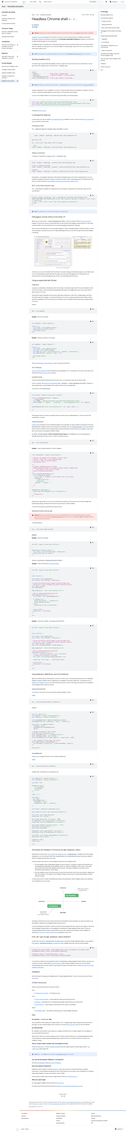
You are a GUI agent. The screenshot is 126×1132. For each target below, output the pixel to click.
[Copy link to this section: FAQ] (36, 1015)
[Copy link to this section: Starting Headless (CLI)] (51, 59)
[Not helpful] (93, 15)
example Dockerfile (55, 1047)
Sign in (122, 1)
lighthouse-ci (41, 1047)
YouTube (93, 1118)
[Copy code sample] (93, 70)
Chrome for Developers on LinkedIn (99, 1120)
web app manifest (54, 563)
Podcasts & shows (60, 1123)
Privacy (27, 1129)
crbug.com (61, 1083)
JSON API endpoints (56, 963)
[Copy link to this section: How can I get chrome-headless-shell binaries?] (72, 937)
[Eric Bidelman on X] (32, 27)
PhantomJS (56, 1069)
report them (35, 978)
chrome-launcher (39, 1004)
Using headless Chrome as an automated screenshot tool (62, 181)
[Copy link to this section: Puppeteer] (40, 285)
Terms (22, 1129)
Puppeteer (35, 288)
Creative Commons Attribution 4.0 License (71, 1102)
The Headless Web (40, 1011)
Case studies (33, 1)
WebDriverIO (35, 756)
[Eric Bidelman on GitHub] (35, 27)
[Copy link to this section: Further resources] (47, 983)
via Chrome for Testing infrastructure (47, 932)
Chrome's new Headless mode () (63, 854)
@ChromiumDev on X (96, 1116)
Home (33, 14)
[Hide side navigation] (17, 1129)
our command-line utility (50, 943)
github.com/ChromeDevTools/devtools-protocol (70, 1086)
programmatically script (57, 119)
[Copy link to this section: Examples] (38, 535)
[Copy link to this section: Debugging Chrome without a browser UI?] (66, 217)
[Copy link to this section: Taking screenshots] (46, 153)
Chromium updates (60, 1116)
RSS (92, 1123)
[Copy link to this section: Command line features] (52, 115)
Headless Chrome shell (38, 37)
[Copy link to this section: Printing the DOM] (45, 126)
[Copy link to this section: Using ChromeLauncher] (44, 422)
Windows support (77, 54)
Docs (24, 1)
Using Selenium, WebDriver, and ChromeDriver (49, 1063)
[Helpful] (91, 15)
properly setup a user (61, 1054)
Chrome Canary (42, 110)
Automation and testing (15, 6)
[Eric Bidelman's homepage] (37, 27)
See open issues (25, 1118)
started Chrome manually (50, 383)
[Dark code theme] (90, 70)
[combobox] (96, 1)
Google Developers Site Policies (58, 1104)
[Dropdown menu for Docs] (27, 2)
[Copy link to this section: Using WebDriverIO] (43, 753)
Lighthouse (35, 425)
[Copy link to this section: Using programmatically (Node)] (58, 280)
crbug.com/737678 (89, 85)
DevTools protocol (86, 221)
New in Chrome (47, 1)
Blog (40, 1)
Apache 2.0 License (38, 1104)
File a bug (23, 1116)
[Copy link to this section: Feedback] (41, 972)
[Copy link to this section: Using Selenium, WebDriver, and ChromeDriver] (70, 674)
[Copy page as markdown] (74, 19)
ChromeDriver (35, 692)
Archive (58, 1120)
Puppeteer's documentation (45, 363)
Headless (78, 33)
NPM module (80, 427)
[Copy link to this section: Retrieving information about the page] (53, 511)
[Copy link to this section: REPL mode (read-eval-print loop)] (55, 186)
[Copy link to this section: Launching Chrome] (43, 377)
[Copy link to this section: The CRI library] (43, 368)
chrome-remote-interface (39, 371)
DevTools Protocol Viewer (56, 517)
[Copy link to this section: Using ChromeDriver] (47, 689)
